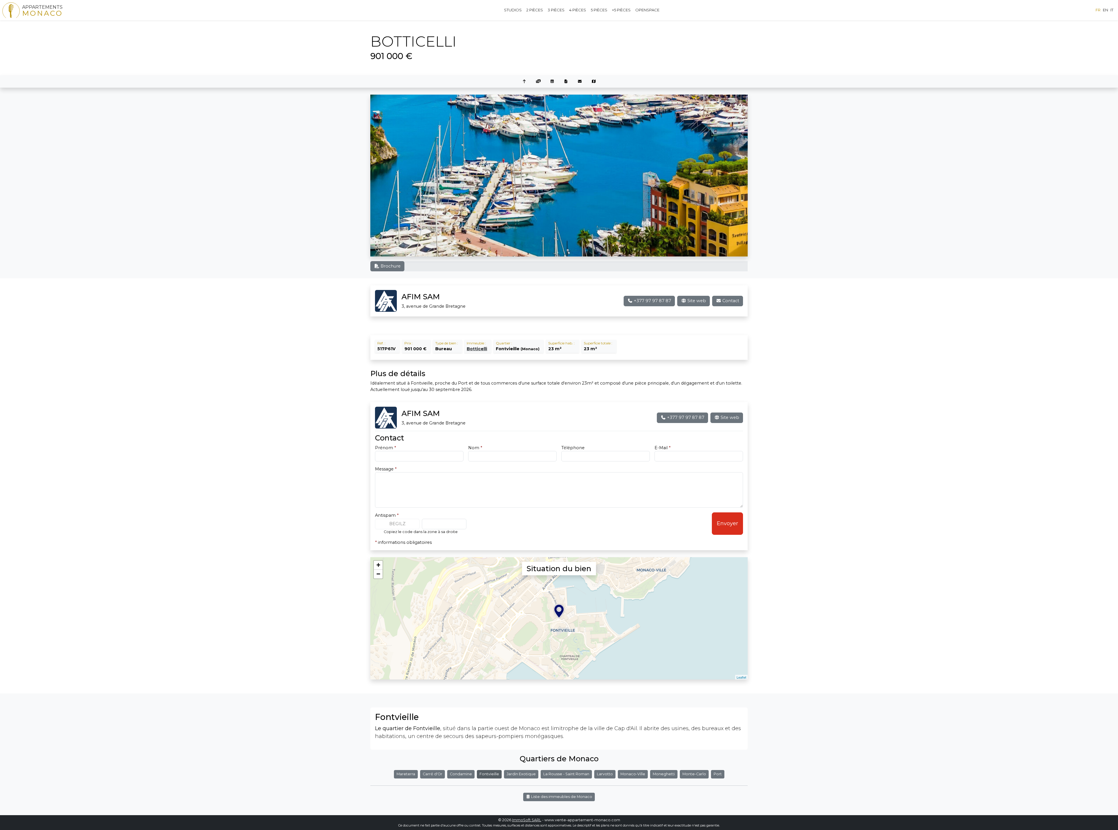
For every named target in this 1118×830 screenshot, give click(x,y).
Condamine (461, 774)
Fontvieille (489, 774)
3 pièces (556, 10)
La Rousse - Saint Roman (566, 774)
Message (386, 469)
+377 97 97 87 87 (652, 300)
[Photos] (538, 82)
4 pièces (577, 10)
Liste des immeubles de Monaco (561, 796)
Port (718, 774)
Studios (513, 10)
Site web (696, 300)
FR (1098, 10)
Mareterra (406, 774)
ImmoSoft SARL (526, 820)
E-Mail (662, 447)
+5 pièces (621, 10)
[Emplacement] (594, 82)
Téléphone (573, 447)
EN (1105, 10)
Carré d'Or (432, 774)
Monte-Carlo (694, 774)
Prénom (385, 447)
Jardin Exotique (521, 774)
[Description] (566, 82)
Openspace (647, 10)
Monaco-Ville (632, 774)
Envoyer (727, 523)
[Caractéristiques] (552, 82)
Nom (475, 447)
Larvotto (605, 774)
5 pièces (599, 10)
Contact (730, 300)
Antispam (387, 515)
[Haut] (524, 82)
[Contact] (580, 82)
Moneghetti (664, 774)
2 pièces (534, 10)
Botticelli (477, 348)
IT (1111, 10)
